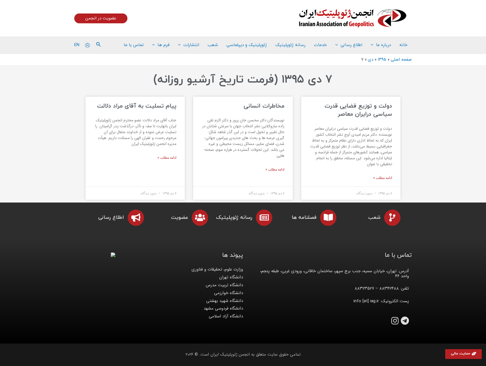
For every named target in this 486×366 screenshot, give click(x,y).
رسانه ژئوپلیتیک (234, 217)
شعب (374, 217)
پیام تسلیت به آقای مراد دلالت (136, 106)
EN (76, 45)
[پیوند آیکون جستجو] (98, 45)
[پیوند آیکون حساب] (87, 45)
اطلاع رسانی (111, 217)
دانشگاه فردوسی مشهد (223, 308)
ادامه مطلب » (382, 178)
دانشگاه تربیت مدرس (224, 285)
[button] (463, 354)
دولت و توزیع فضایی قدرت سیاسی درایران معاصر (358, 110)
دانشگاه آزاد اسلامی (226, 316)
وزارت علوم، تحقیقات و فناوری (217, 269)
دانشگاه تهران (231, 277)
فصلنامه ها (304, 217)
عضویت (179, 217)
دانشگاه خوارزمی (228, 293)
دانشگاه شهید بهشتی (224, 300)
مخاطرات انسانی (264, 106)
